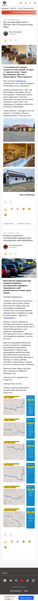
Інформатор (16, 297)
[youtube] (22, 580)
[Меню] (35, 3)
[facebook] (5, 580)
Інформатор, (21, 81)
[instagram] (33, 580)
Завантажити (26, 598)
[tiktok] (27, 580)
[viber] (16, 580)
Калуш (26, 591)
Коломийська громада (24, 223)
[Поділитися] (11, 40)
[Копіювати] (16, 40)
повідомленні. (9, 317)
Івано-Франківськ (15, 591)
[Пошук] (30, 3)
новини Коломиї (8, 223)
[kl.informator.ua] (4, 3)
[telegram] (10, 580)
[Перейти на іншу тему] (25, 3)
